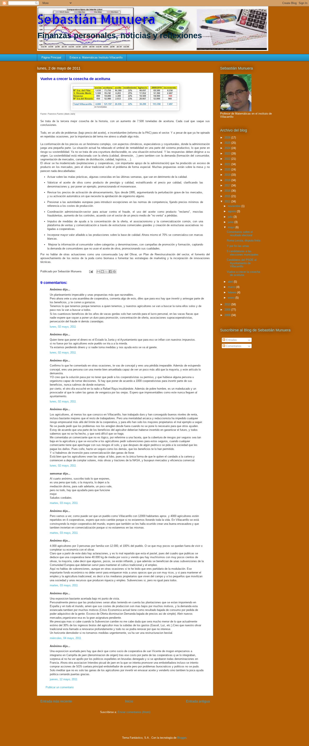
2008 (227, 315)
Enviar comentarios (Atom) (134, 712)
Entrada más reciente (56, 701)
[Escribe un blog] (102, 271)
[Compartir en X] (106, 271)
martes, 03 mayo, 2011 (64, 503)
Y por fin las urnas (238, 246)
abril (231, 281)
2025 (227, 142)
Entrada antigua (198, 701)
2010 (227, 304)
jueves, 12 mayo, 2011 (63, 679)
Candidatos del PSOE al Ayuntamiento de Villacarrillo (241, 263)
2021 (227, 164)
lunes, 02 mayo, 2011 (63, 326)
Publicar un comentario (60, 687)
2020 (227, 169)
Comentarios (233, 346)
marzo (232, 287)
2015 (227, 196)
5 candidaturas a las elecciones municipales (242, 253)
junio (231, 222)
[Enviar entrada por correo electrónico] (91, 271)
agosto (232, 211)
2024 (227, 148)
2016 (227, 190)
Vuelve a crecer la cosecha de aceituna (243, 273)
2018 (227, 180)
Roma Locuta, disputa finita (243, 240)
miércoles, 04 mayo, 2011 (65, 638)
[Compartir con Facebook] (110, 271)
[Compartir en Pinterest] (114, 271)
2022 (227, 158)
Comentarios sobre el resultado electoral (240, 233)
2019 (227, 174)
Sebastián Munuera (96, 19)
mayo (231, 227)
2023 (227, 153)
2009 (227, 309)
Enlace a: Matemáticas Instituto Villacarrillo (96, 57)
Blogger (181, 737)
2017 (227, 185)
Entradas (231, 339)
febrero (232, 292)
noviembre (234, 206)
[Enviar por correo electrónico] (98, 271)
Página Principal (51, 57)
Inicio (129, 701)
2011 (227, 201)
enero (231, 297)
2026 (227, 137)
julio (231, 216)
